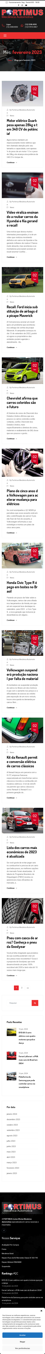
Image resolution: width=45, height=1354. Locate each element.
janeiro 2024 (12, 1114)
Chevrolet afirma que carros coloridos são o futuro (22, 402)
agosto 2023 (12, 1135)
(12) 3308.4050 (12, 27)
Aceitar (22, 1335)
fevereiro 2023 (13, 1168)
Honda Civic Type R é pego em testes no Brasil (22, 586)
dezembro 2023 (13, 1119)
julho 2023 (11, 1141)
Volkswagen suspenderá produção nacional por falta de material (22, 674)
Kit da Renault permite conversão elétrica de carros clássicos (22, 761)
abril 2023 (11, 1157)
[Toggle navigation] (5, 35)
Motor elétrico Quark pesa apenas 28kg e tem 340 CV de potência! (22, 127)
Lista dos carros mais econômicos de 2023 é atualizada (22, 851)
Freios (4, 1249)
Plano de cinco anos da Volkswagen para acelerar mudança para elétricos (22, 497)
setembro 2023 (13, 1130)
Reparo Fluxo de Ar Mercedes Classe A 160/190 (20, 1258)
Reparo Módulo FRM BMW (11, 1262)
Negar (22, 1342)
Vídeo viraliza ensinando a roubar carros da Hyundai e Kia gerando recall (22, 218)
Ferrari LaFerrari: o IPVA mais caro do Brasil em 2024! (28, 1060)
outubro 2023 (12, 1125)
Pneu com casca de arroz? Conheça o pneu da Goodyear (22, 942)
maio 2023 (11, 1152)
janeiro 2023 (12, 1173)
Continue (11, 162)
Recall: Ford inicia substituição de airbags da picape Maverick (22, 311)
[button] (41, 1311)
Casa (10, 60)
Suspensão (6, 1266)
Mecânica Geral (7, 1253)
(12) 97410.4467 (31, 27)
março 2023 (12, 1162)
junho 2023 (11, 1146)
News (12, 116)
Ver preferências (22, 1348)
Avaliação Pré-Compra (10, 1245)
